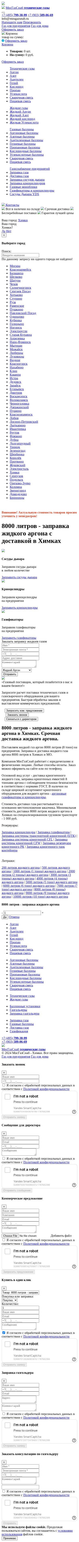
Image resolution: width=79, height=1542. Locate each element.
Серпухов (16, 476)
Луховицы (17, 356)
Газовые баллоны (22, 129)
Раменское (17, 305)
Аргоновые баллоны (24, 133)
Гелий (14, 83)
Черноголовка (19, 403)
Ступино (16, 298)
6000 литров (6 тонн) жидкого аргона (29, 885)
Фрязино (16, 436)
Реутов (14, 432)
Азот (13, 75)
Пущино (15, 411)
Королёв (15, 458)
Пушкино (16, 309)
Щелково (16, 276)
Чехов (14, 284)
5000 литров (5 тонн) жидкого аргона (51, 882)
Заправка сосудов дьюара (27, 179)
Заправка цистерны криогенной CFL (27, 839)
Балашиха (16, 273)
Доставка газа (19, 176)
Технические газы (22, 68)
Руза (13, 302)
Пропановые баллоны (25, 147)
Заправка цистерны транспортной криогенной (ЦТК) (39, 836)
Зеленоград (17, 450)
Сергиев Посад (20, 291)
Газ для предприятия (16, 26)
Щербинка (17, 454)
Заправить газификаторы (19, 637)
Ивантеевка (18, 429)
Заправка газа (19, 172)
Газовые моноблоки (23, 187)
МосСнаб (28, 7)
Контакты (12, 205)
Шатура (15, 280)
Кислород (16, 86)
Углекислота (18, 94)
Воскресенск (18, 396)
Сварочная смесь (21, 97)
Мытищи (16, 345)
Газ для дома (39, 26)
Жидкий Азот (19, 115)
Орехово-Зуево (20, 483)
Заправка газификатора (53, 832)
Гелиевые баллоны (23, 143)
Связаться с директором (21, 719)
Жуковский (17, 465)
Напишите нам (12, 22)
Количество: (10, 1304)
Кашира (15, 374)
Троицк (15, 447)
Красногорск (19, 363)
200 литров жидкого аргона (21, 867)
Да (3, 231)
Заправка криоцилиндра (18, 832)
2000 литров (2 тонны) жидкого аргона (38, 873)
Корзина (7, 44)
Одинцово (17, 316)
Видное (15, 360)
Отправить (9, 674)
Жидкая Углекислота (24, 122)
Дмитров (16, 392)
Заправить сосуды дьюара (19, 577)
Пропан (15, 90)
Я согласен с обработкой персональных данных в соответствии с (38, 1087)
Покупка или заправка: (18, 1296)
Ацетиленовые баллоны (26, 140)
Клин (13, 371)
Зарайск (15, 385)
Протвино (17, 461)
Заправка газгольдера (24, 1013)
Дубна (14, 439)
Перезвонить (32, 22)
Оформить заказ (13, 29)
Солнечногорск (20, 287)
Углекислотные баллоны (27, 154)
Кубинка (16, 320)
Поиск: (6, 251)
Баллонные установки (25, 1006)
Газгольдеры (18, 1010)
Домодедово (18, 494)
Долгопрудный (20, 443)
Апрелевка (17, 338)
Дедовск (15, 382)
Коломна (16, 487)
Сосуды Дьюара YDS (24, 194)
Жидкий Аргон (20, 111)
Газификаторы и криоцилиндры (32, 190)
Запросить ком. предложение (24, 710)
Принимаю (9, 1538)
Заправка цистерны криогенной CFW (34, 841)
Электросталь (19, 468)
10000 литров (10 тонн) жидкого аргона (40, 896)
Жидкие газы (19, 108)
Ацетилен (16, 79)
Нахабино (16, 367)
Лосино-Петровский (24, 421)
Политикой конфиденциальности (46, 1089)
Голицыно (17, 324)
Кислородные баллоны (26, 151)
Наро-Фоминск (20, 342)
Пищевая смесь (20, 101)
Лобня (14, 418)
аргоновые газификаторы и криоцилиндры (34, 795)
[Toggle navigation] (3, 12)
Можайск (16, 349)
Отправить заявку (14, 1117)
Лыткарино (18, 425)
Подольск (16, 479)
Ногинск (16, 327)
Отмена (14, 917)
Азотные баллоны (22, 136)
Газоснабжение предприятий (30, 168)
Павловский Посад (23, 313)
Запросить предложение (18, 1271)
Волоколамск (19, 400)
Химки (23, 220)
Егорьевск (17, 389)
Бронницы (17, 497)
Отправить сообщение (17, 1190)
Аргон (14, 72)
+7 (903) (40, 15)
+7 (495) (14, 15)
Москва (15, 266)
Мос (24, 1049)
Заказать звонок (17, 714)
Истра (14, 378)
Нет (8, 231)
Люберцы (16, 353)
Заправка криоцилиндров (27, 183)
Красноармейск (20, 269)
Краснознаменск (21, 414)
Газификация (19, 1031)
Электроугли (18, 331)
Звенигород (18, 490)
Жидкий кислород (22, 119)
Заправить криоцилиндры (20, 607)
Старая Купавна (21, 334)
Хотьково (16, 295)
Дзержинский (19, 407)
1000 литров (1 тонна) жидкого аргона (39, 871)
